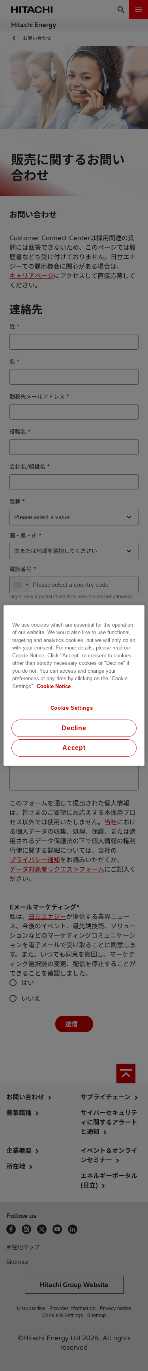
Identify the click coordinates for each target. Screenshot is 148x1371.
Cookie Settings (72, 708)
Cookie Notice (54, 686)
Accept (74, 747)
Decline (74, 728)
